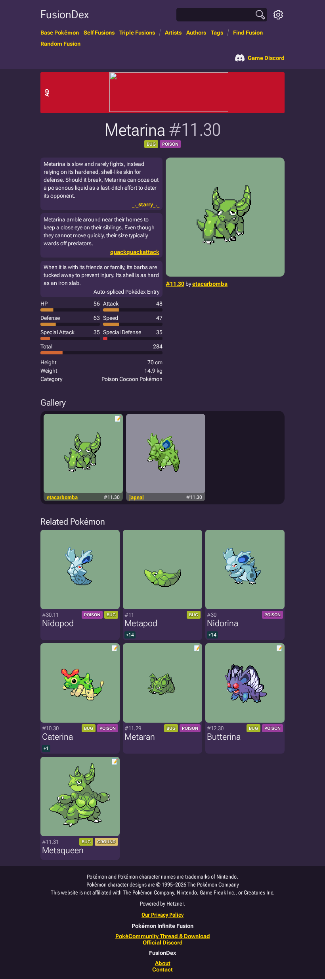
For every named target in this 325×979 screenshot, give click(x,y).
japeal (136, 497)
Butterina (224, 737)
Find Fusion (248, 32)
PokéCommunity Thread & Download (162, 936)
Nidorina (222, 623)
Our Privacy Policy (162, 915)
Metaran (139, 737)
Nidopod (58, 623)
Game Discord (266, 58)
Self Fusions (99, 32)
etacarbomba (210, 284)
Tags (217, 32)
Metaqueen (63, 850)
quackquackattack (134, 252)
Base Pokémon (59, 32)
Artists (173, 32)
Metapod (140, 623)
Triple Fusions (137, 32)
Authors (196, 32)
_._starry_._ (145, 204)
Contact (162, 969)
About (162, 963)
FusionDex (64, 14)
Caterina (57, 737)
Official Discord (163, 942)
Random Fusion (60, 43)
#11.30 (175, 284)
